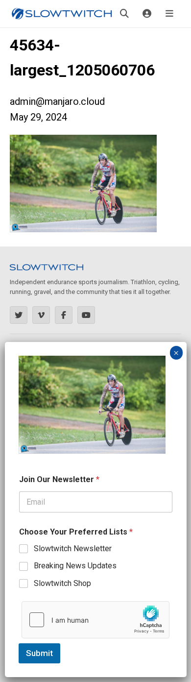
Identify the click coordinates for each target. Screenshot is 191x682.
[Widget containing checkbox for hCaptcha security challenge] (95, 619)
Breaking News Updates (75, 565)
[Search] (124, 14)
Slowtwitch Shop (62, 583)
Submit (39, 653)
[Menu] (169, 14)
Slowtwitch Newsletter (73, 548)
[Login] (147, 14)
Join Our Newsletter (59, 479)
